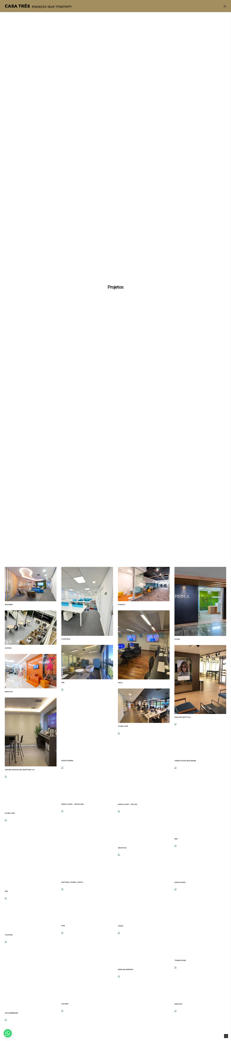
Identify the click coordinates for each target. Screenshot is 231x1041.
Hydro (177, 639)
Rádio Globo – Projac (128, 804)
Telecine (9, 935)
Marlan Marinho (125, 969)
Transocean (180, 960)
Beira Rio (9, 692)
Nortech (178, 1004)
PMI (62, 683)
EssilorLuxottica (182, 717)
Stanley (121, 605)
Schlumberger (11, 1013)
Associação (180, 882)
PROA (120, 683)
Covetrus (65, 639)
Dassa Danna (67, 761)
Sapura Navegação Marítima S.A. (20, 770)
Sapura (8, 648)
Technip (65, 1004)
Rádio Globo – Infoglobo (72, 804)
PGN (63, 926)
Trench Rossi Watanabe (185, 761)
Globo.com (123, 726)
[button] (8, 1033)
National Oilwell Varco (72, 882)
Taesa (120, 926)
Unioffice (122, 848)
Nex (176, 839)
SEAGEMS (9, 605)
